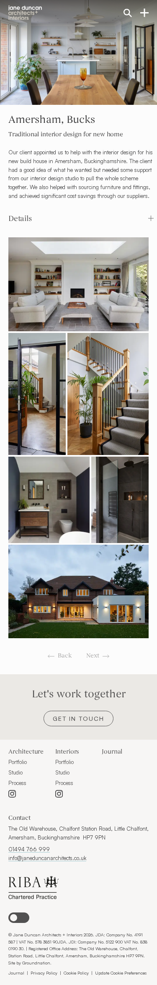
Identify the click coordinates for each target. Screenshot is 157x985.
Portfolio (17, 762)
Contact (19, 818)
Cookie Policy (76, 972)
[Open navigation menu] (144, 12)
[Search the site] (128, 12)
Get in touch (78, 719)
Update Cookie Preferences (121, 972)
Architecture (26, 752)
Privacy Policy (44, 972)
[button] (82, 219)
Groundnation (36, 962)
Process (17, 783)
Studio (15, 772)
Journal (112, 752)
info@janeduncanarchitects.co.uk (47, 858)
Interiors (67, 752)
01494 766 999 (29, 849)
